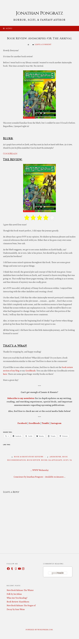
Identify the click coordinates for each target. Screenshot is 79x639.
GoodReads (10, 153)
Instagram (56, 423)
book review (33, 460)
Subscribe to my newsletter (21, 398)
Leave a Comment (43, 44)
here (5, 374)
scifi (65, 460)
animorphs (55, 457)
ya (71, 460)
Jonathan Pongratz (39, 13)
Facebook (22, 423)
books (44, 460)
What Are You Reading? (17, 597)
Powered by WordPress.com (39, 629)
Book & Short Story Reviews (28, 457)
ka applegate (55, 460)
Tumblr (45, 423)
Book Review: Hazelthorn (18, 601)
